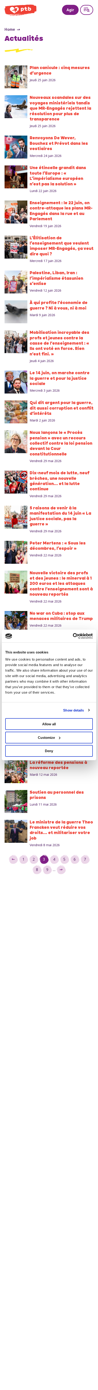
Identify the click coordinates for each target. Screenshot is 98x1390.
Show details (73, 710)
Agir (70, 9)
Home (10, 29)
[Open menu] (86, 10)
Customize (46, 738)
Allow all (49, 724)
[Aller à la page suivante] (61, 869)
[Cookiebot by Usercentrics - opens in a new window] (73, 636)
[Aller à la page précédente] (13, 859)
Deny (49, 751)
